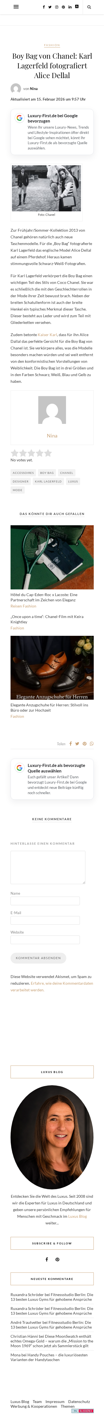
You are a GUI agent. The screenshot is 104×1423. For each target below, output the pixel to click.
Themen (68, 1406)
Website (17, 932)
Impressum (55, 1401)
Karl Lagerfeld (48, 481)
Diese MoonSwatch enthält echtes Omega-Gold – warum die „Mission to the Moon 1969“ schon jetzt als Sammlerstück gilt (52, 1341)
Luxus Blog (77, 1216)
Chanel (66, 472)
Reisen (16, 606)
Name (15, 893)
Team (37, 1401)
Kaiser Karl (47, 334)
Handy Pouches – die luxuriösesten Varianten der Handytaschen (49, 1357)
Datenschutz (79, 1401)
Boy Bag (47, 472)
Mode (17, 490)
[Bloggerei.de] (83, 1412)
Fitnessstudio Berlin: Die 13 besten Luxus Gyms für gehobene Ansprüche (52, 1297)
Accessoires (23, 472)
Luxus (73, 481)
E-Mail (16, 913)
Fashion (52, 45)
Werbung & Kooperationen (34, 1406)
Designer (21, 481)
